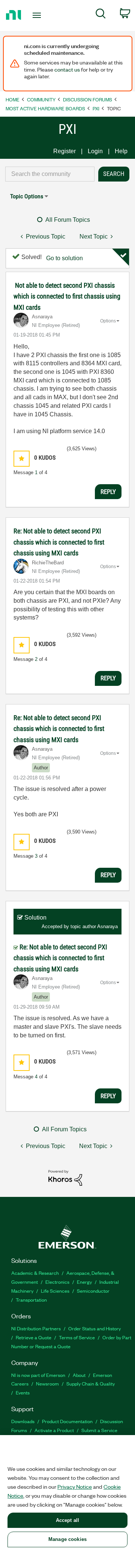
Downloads (22, 1421)
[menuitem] (101, 15)
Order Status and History (94, 1328)
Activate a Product (54, 1430)
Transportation (31, 1299)
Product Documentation (67, 1421)
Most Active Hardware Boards (45, 108)
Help (121, 151)
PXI (96, 108)
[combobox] (49, 174)
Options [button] (108, 321)
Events (23, 1392)
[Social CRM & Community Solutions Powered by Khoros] (65, 1177)
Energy (84, 1281)
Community (41, 99)
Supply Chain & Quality (90, 1383)
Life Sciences (55, 1290)
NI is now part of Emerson (38, 1374)
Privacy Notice (74, 1486)
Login (95, 151)
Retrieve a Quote (33, 1337)
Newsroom (47, 1383)
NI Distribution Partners (36, 1328)
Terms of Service (77, 1337)
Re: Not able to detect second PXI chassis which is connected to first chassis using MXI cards (59, 542)
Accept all (67, 1520)
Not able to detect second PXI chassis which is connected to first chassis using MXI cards (67, 296)
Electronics (57, 1281)
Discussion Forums (87, 99)
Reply (108, 491)
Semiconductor (93, 1290)
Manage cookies (67, 1539)
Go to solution (64, 258)
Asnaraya (107, 926)
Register (64, 151)
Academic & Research (35, 1272)
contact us (67, 69)
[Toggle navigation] (37, 15)
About (79, 1374)
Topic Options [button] (26, 196)
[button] (21, 458)
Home (13, 99)
